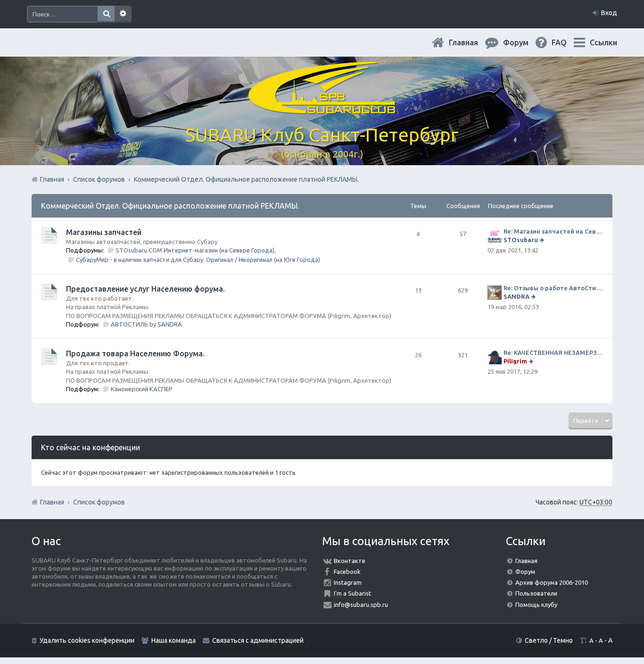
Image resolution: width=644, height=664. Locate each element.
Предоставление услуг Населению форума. (145, 289)
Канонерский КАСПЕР (142, 389)
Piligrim (515, 361)
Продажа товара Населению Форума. (135, 353)
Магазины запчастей (103, 232)
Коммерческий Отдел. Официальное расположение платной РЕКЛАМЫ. (170, 206)
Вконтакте (349, 560)
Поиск (106, 14)
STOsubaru (521, 239)
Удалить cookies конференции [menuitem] (87, 640)
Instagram (348, 582)
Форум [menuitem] (523, 42)
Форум (525, 571)
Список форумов (99, 502)
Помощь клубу (536, 604)
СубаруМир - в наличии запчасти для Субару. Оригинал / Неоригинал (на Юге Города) (198, 259)
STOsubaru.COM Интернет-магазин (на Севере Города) (195, 250)
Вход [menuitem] (609, 13)
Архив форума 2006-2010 (551, 582)
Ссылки (603, 42)
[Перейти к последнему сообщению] (543, 239)
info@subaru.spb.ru (361, 604)
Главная (471, 42)
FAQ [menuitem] (566, 42)
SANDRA (516, 296)
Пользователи (536, 593)
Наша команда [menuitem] (173, 640)
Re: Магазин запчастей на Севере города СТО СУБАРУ (553, 231)
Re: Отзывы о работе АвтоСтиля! (553, 288)
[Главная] (322, 108)
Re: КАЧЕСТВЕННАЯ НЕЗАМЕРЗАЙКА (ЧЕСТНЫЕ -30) (553, 352)
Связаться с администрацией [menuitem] (258, 640)
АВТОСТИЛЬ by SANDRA (146, 324)
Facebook (347, 571)
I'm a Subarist (352, 593)
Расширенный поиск (123, 14)
